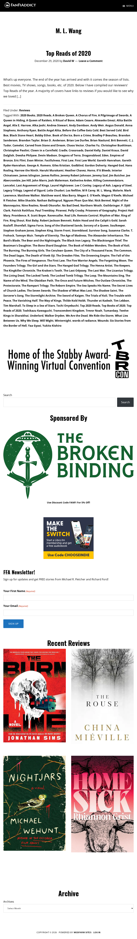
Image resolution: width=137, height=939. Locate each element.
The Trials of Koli (96, 295)
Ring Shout (17, 220)
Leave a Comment (91, 61)
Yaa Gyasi (34, 325)
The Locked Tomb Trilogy (66, 275)
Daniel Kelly (93, 150)
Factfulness (52, 160)
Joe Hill (26, 180)
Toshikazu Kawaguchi (37, 310)
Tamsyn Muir (24, 235)
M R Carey (88, 190)
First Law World (85, 160)
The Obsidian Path (41, 280)
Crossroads (76, 150)
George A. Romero (39, 165)
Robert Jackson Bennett (56, 220)
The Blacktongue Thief (106, 240)
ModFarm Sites (83, 932)
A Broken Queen (63, 115)
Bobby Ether (43, 135)
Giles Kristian (61, 165)
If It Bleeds (103, 170)
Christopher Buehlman (116, 145)
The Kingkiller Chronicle (19, 270)
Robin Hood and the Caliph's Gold (95, 220)
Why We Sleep (29, 320)
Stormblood (80, 230)
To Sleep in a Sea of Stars (38, 305)
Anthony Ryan (26, 130)
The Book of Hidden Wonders (87, 245)
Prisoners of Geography (101, 210)
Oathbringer (111, 205)
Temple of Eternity (46, 235)
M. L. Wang (104, 190)
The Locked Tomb (37, 275)
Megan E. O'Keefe (88, 195)
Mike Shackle (27, 200)
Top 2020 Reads (90, 305)
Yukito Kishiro (51, 325)
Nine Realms (30, 205)
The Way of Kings (50, 300)
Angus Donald (114, 125)
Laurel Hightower (62, 185)
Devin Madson (47, 155)
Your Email (15, 606)
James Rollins (50, 175)
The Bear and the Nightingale (40, 240)
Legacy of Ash (102, 185)
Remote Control (87, 215)
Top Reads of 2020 (68, 53)
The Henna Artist (101, 265)
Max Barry (69, 195)
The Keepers (122, 265)
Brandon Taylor (29, 140)
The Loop (90, 275)
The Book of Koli (118, 245)
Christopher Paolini (16, 150)
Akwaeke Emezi (105, 120)
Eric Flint (20, 160)
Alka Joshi (38, 125)
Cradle (63, 150)
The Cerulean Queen (59, 250)
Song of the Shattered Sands (63, 225)
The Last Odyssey (74, 270)
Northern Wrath (91, 205)
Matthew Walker (29, 195)
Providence (19, 215)
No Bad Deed (70, 205)
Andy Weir (97, 125)
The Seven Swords (39, 290)
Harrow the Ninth (26, 170)
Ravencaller (55, 215)
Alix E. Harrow (21, 125)
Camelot (18, 145)
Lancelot (9, 185)
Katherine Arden (81, 180)
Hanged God (116, 165)
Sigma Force (35, 225)
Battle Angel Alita (49, 130)
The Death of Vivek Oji (40, 255)
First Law (67, 160)
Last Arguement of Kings (32, 185)
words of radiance (84, 320)
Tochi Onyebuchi (67, 305)
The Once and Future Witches (74, 280)
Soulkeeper (117, 225)
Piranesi (61, 210)
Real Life (70, 215)
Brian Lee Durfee (78, 140)
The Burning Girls (32, 250)
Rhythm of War (110, 215)
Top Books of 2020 (113, 305)
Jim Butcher (117, 175)
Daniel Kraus (110, 150)
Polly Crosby (76, 210)
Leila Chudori (55, 190)
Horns (91, 170)
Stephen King (44, 230)
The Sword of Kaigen (70, 295)
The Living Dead (13, 275)
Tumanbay (111, 310)
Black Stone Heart (22, 135)
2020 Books (27, 115)
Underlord (36, 315)
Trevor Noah (94, 310)
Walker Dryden (54, 315)
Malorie (118, 190)
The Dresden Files (67, 255)
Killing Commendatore (108, 180)
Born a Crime (82, 135)
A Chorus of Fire (86, 115)
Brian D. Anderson (53, 140)
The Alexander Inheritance (105, 235)
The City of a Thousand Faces (93, 250)
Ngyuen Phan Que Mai (78, 200)
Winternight (63, 320)
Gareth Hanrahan (109, 160)
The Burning (11, 250)
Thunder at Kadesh (99, 300)
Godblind (77, 165)
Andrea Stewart (57, 125)
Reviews (24, 110)
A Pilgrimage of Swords (113, 115)
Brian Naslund (100, 140)
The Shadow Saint (105, 290)
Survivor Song (98, 230)
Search (7, 395)
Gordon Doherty (95, 165)
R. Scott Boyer (37, 215)
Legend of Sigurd (34, 190)
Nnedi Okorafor (50, 205)
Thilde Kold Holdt (74, 300)
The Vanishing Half (24, 300)
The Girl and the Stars (41, 265)
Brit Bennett (119, 140)
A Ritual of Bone (64, 120)
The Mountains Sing (111, 275)
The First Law (56, 260)
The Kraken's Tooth (49, 270)
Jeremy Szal (100, 175)
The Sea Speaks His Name (93, 285)
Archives (8, 901)
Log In (97, 932)
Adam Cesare (84, 120)
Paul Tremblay (44, 210)
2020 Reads (44, 115)
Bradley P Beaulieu (104, 135)
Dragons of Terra (69, 155)
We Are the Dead (77, 315)
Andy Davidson (79, 125)
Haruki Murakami (51, 170)
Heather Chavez (75, 170)
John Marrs (39, 180)
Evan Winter (35, 160)
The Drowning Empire (95, 255)
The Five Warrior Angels (81, 260)
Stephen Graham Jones (18, 230)
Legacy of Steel (122, 185)
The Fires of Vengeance (31, 260)
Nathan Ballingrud (49, 200)
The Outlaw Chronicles (110, 280)
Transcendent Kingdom (68, 310)
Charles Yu (92, 145)
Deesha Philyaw (26, 155)
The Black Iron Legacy (76, 240)
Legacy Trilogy (12, 190)
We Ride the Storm (101, 315)
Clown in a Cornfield (44, 150)
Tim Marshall (12, 305)
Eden (105, 155)
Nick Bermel (103, 200)
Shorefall (20, 225)
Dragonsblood (91, 155)
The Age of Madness (73, 235)
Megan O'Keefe (111, 195)
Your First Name (19, 591)
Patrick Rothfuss (23, 210)
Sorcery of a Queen (96, 225)
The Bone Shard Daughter (50, 245)
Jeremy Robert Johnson (76, 175)
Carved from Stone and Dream (45, 145)
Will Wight (46, 320)
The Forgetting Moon (112, 260)
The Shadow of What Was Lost (72, 290)
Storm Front (62, 230)
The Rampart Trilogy (35, 285)
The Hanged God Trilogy (73, 265)
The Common (122, 250)
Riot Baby (32, 220)
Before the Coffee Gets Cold (80, 130)
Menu (130, 5)
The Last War (96, 270)
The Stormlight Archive (40, 295)
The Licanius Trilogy (119, 270)
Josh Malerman (58, 180)
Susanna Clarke (119, 230)
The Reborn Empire (62, 285)
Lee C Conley (83, 185)
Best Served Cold (111, 130)
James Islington (30, 175)
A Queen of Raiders (39, 120)
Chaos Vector (75, 145)
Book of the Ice (62, 135)
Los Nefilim (73, 190)
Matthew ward (51, 195)
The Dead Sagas (13, 255)
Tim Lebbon (121, 300)
